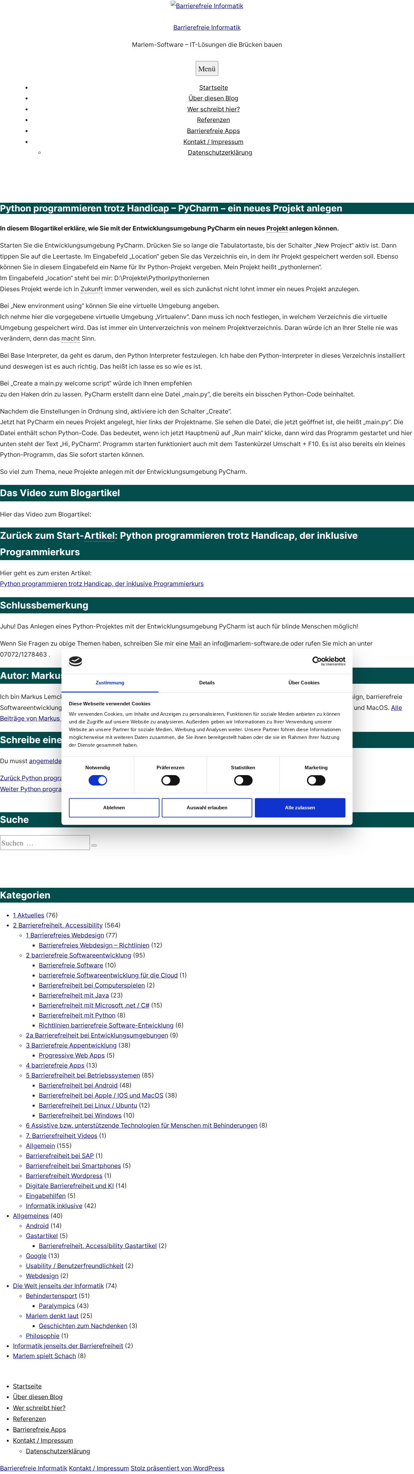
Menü (207, 68)
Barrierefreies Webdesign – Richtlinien (94, 945)
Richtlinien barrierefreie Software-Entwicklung (106, 1025)
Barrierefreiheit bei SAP (60, 1156)
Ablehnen (114, 807)
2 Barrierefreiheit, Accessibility (58, 925)
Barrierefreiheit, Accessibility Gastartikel (98, 1246)
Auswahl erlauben (207, 807)
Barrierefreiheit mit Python (77, 1015)
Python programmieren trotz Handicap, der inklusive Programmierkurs (102, 584)
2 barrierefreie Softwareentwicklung (78, 955)
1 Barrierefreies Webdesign (65, 935)
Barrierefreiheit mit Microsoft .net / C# (94, 1005)
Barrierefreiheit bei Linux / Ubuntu (88, 1105)
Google (36, 1256)
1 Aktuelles (28, 915)
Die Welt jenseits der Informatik (58, 1286)
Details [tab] (207, 682)
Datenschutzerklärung (220, 152)
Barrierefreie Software (71, 965)
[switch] (170, 780)
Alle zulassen (300, 807)
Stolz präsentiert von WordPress (177, 1468)
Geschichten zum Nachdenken (83, 1326)
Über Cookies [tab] (304, 682)
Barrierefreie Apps (213, 131)
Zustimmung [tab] (110, 682)
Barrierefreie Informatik (207, 27)
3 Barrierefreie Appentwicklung (71, 1045)
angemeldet (46, 761)
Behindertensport (51, 1296)
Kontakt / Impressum (213, 142)
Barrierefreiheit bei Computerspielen (92, 985)
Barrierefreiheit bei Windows (80, 1115)
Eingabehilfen (46, 1196)
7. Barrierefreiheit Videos (61, 1136)
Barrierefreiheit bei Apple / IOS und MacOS (101, 1095)
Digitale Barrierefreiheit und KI (70, 1186)
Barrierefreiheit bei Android (78, 1085)
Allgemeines (31, 1216)
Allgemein (40, 1146)
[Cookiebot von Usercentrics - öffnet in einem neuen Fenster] (317, 661)
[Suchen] (94, 845)
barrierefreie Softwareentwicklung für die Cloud (108, 975)
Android (37, 1226)
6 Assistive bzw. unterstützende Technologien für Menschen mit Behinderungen (141, 1125)
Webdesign (42, 1276)
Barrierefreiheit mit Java (74, 995)
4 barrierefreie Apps (55, 1065)
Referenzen (213, 120)
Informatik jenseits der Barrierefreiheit (68, 1346)
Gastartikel (42, 1236)
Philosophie (43, 1336)
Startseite (213, 87)
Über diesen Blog (213, 98)
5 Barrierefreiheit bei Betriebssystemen (83, 1075)
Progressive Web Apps (72, 1055)
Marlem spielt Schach (44, 1356)
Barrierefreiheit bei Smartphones (73, 1166)
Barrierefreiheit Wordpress (64, 1176)
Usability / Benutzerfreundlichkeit (75, 1266)
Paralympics (57, 1306)
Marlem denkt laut (52, 1316)
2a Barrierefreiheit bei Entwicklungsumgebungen (97, 1035)
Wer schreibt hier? (213, 109)
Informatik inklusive (54, 1206)
